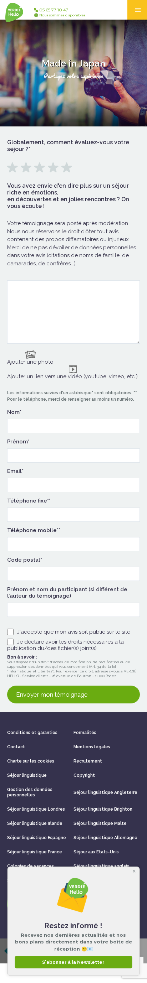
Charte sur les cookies (30, 761)
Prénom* (18, 441)
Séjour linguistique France (34, 851)
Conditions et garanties (32, 732)
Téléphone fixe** (29, 501)
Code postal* (24, 560)
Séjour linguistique (27, 775)
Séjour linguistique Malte (100, 823)
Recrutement (88, 761)
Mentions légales (92, 746)
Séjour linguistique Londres (36, 809)
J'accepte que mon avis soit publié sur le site (73, 632)
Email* (15, 471)
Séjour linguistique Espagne (36, 837)
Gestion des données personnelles (29, 792)
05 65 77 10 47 (59, 12)
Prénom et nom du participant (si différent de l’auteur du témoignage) (67, 592)
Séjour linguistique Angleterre (105, 792)
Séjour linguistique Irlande (34, 823)
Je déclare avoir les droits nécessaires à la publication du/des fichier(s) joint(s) (65, 645)
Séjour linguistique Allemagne (105, 837)
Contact (16, 746)
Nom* (14, 412)
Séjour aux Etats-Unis (96, 851)
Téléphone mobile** (33, 530)
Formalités (85, 732)
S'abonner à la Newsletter (73, 962)
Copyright (84, 775)
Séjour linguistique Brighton (103, 809)
